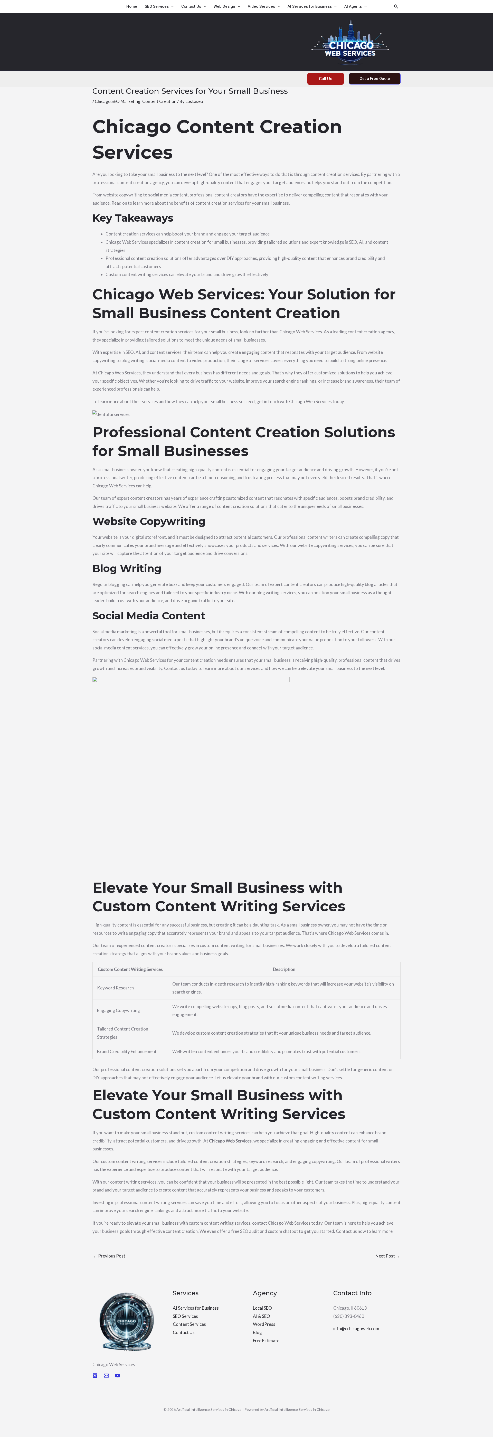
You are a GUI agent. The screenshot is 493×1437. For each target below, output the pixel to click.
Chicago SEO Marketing (117, 101)
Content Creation (159, 101)
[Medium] (95, 1375)
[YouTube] (117, 1375)
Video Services (261, 6)
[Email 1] (106, 1375)
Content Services (189, 1324)
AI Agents (353, 6)
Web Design (224, 6)
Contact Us (191, 6)
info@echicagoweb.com (356, 1328)
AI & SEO (261, 1316)
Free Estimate (266, 1340)
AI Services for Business (310, 6)
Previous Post (109, 1256)
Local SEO (262, 1308)
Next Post (387, 1256)
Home (131, 6)
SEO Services (157, 6)
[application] (171, 6)
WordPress (264, 1324)
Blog (257, 1332)
